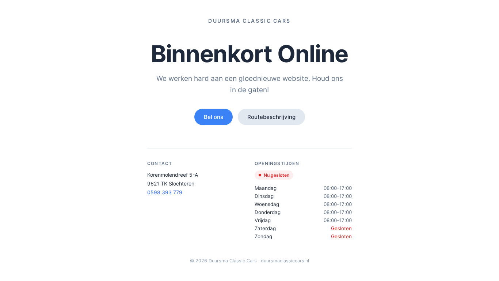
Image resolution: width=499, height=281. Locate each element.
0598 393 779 (164, 192)
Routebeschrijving (271, 116)
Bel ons (213, 116)
